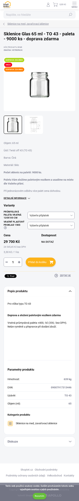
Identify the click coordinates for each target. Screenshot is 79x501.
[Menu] (74, 4)
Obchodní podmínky (46, 469)
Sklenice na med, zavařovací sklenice (36, 423)
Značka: (13, 50)
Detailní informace (15, 198)
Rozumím (39, 496)
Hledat (70, 14)
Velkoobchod (54, 475)
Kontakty (69, 475)
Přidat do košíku (37, 262)
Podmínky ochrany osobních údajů (25, 475)
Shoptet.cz (27, 469)
